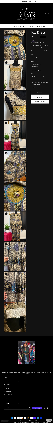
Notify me (40, 97)
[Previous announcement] (2, 26)
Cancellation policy (45, 422)
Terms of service (17, 422)
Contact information (35, 422)
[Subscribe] (29, 408)
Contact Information (9, 398)
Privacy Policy (8, 391)
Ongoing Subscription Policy (11, 381)
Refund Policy (7, 384)
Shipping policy (25, 422)
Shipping (33, 42)
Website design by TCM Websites (27, 420)
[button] (3, 13)
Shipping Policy (8, 388)
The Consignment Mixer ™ (13, 420)
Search (6, 377)
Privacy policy (46, 420)
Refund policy (38, 420)
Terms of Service (8, 395)
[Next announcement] (50, 26)
